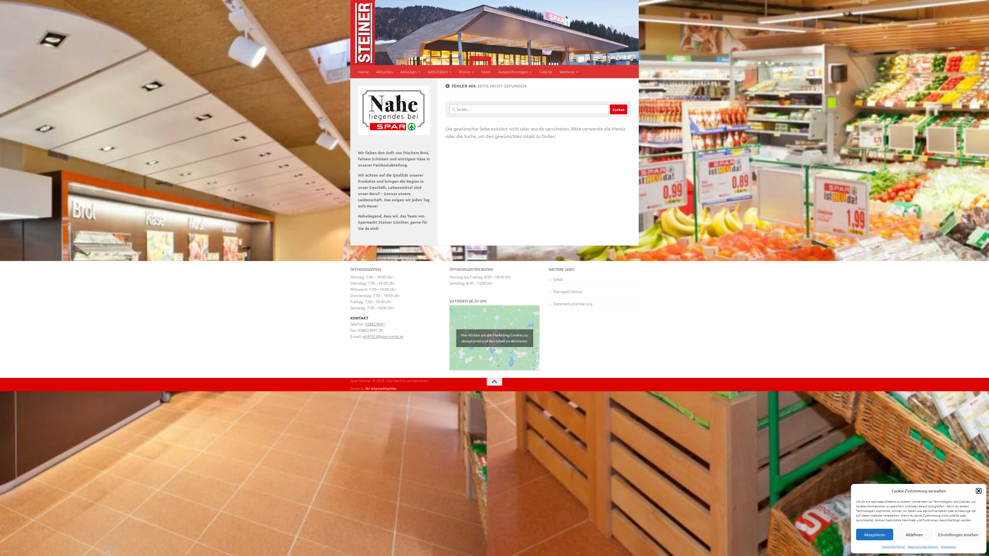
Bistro (464, 71)
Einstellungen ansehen (958, 534)
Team (486, 71)
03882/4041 (375, 324)
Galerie (545, 71)
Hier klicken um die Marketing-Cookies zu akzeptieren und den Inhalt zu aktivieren (494, 338)
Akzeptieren (874, 534)
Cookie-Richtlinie (893, 546)
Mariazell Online (567, 291)
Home (363, 71)
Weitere (566, 71)
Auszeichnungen (513, 71)
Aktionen (408, 71)
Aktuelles (384, 71)
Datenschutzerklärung (923, 546)
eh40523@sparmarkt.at (383, 336)
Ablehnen (914, 534)
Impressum (948, 546)
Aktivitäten (438, 71)
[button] (978, 490)
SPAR (557, 279)
